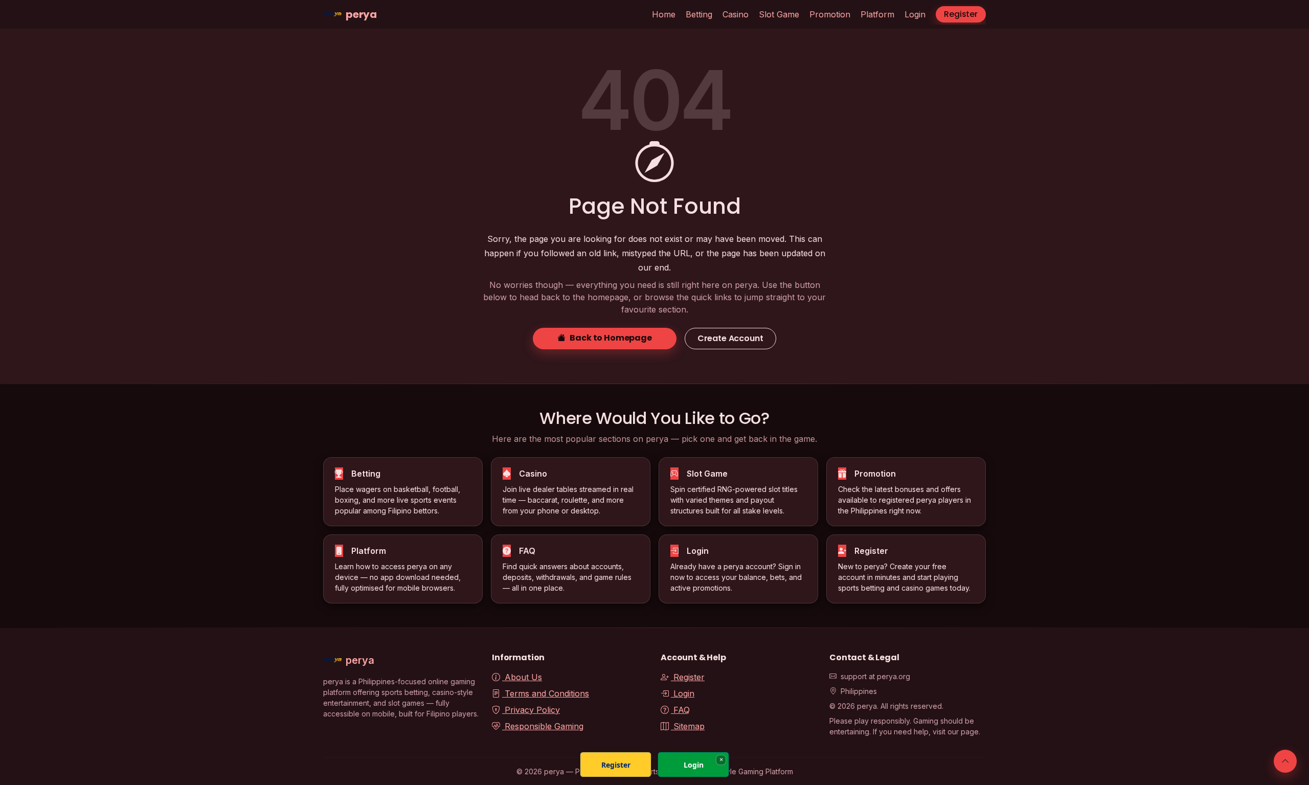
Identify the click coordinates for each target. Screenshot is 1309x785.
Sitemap (688, 726)
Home (663, 14)
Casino (736, 14)
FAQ (680, 710)
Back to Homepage (610, 338)
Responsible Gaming (542, 726)
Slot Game (779, 14)
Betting (699, 14)
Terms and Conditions (545, 693)
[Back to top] (1285, 761)
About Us (522, 677)
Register (961, 14)
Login (915, 14)
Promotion (829, 14)
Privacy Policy (531, 710)
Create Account (730, 338)
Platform (877, 14)
